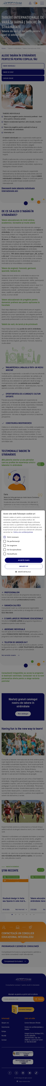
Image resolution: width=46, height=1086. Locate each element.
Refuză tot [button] (23, 566)
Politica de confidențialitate (23, 532)
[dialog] (23, 543)
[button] (23, 572)
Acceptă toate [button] (23, 560)
